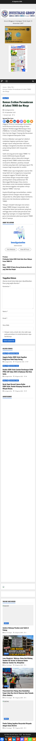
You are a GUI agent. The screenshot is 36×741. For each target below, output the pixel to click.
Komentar (6, 286)
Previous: (17, 259)
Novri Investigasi (8, 632)
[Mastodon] (21, 121)
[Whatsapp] (28, 121)
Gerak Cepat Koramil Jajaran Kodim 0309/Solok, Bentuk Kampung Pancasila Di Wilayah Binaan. (16, 386)
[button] (2, 81)
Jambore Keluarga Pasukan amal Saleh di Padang (16, 629)
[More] (31, 121)
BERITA (6, 623)
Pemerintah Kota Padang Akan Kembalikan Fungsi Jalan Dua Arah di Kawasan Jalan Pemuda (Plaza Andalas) (18, 693)
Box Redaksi (27, 734)
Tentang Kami (25, 737)
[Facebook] (4, 121)
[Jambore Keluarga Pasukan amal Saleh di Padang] (18, 615)
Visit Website (11, 249)
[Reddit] (11, 121)
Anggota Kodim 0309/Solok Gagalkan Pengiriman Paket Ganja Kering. (15, 358)
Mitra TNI (5, 98)
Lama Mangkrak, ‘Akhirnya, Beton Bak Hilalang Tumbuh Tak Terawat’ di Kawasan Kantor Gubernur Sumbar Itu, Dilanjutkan (18, 660)
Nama (5, 311)
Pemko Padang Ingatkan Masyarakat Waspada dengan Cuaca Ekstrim (17, 724)
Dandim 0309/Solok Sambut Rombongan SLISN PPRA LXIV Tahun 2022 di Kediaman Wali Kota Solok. (18, 371)
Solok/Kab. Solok (14, 353)
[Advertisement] (18, 418)
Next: (17, 267)
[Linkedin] (14, 121)
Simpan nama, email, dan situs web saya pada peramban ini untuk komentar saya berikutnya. (17, 334)
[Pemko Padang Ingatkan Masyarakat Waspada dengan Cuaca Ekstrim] (18, 710)
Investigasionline (9, 110)
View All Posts (24, 249)
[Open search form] (33, 81)
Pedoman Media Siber (12, 737)
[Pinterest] (17, 121)
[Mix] (24, 121)
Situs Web (6, 325)
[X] (7, 121)
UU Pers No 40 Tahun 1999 (13, 734)
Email (5, 318)
